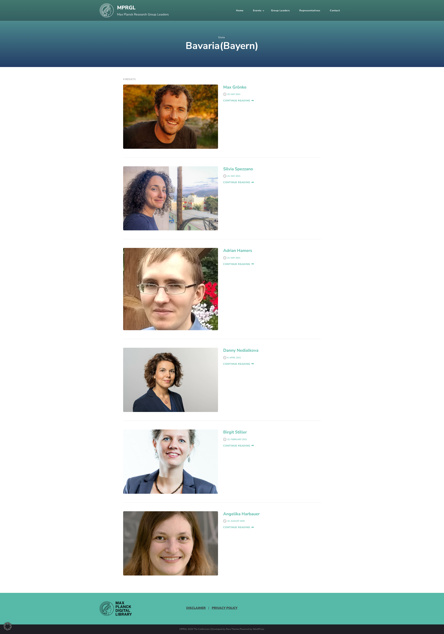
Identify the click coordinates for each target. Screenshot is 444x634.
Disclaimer (196, 608)
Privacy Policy (224, 608)
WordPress (258, 629)
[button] (7, 626)
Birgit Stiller (235, 432)
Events (257, 10)
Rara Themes (232, 629)
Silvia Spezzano (238, 169)
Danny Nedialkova (240, 350)
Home (240, 10)
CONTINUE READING (236, 100)
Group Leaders (280, 10)
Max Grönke (234, 87)
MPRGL (126, 7)
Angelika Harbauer (241, 514)
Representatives (309, 10)
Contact (335, 10)
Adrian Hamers (237, 250)
